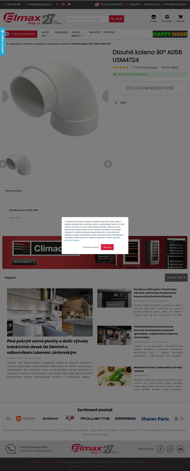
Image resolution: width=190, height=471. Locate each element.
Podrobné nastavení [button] (91, 247)
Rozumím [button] (107, 247)
